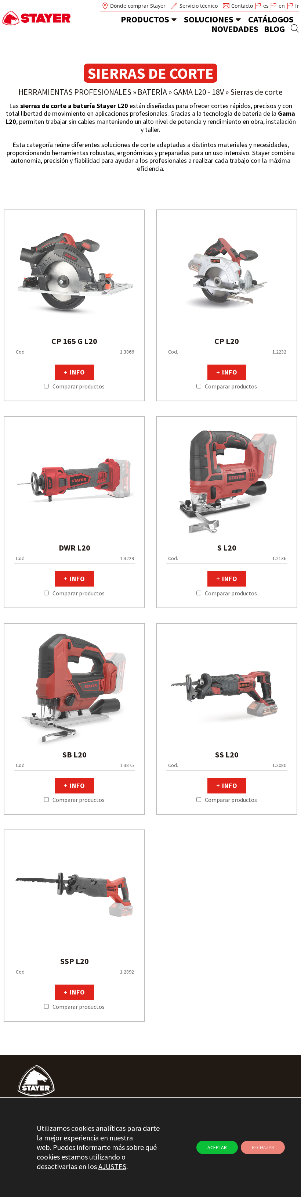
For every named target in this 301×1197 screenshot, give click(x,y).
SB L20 (74, 754)
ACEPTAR (217, 1147)
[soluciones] (238, 19)
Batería (152, 92)
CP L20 (226, 341)
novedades (234, 29)
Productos (145, 19)
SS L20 (227, 754)
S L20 (226, 547)
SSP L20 (74, 961)
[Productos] (174, 19)
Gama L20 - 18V (198, 92)
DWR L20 (74, 547)
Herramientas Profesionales (74, 92)
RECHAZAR (263, 1147)
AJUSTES (112, 1166)
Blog (274, 29)
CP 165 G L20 (74, 341)
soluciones (208, 19)
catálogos (271, 19)
